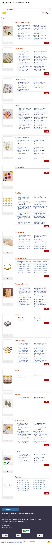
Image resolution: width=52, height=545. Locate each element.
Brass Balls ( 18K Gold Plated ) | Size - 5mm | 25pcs (25, 121)
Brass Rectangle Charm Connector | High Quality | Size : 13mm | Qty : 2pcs (24, 203)
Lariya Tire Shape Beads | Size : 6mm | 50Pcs (25, 67)
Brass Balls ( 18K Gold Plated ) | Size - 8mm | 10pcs (41, 118)
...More (46, 42)
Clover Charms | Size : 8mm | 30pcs (24, 428)
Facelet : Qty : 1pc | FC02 (39, 480)
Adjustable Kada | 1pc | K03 (24, 242)
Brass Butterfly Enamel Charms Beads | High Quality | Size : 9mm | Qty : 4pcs (24, 222)
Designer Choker (20, 258)
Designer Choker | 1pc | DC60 (24, 268)
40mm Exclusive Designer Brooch (23, 144)
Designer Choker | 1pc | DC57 (40, 270)
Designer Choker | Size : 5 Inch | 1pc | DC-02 (24, 262)
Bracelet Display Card (23, 353)
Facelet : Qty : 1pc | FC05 (23, 484)
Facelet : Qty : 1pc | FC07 (39, 484)
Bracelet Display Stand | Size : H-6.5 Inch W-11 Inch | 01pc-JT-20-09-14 (24, 293)
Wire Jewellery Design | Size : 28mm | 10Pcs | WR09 (24, 357)
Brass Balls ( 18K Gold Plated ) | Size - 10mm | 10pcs (25, 118)
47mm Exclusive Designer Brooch (23, 151)
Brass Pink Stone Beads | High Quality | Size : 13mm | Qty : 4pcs (40, 207)
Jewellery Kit (19, 451)
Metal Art (18, 394)
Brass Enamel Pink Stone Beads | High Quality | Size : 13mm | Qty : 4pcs (40, 218)
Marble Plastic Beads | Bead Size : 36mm (24, 29)
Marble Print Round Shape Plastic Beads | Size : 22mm (40, 26)
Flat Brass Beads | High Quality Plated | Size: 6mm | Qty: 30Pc (24, 114)
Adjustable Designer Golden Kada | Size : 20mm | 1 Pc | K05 (40, 236)
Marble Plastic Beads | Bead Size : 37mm (40, 39)
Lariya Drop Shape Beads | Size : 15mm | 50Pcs (40, 63)
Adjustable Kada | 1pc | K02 (24, 240)
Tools (17, 370)
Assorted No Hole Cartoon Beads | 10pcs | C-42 (23, 90)
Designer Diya (19, 167)
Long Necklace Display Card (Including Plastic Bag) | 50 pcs (40, 293)
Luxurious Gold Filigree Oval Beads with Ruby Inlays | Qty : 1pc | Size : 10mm (40, 203)
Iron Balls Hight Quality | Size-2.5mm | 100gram (24, 124)
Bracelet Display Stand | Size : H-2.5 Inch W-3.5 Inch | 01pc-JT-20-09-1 (40, 288)
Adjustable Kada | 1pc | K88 (40, 248)
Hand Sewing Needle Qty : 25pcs (24, 461)
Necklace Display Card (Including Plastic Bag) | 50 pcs (40, 305)
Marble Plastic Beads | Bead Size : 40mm (24, 39)
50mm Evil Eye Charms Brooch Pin (23, 147)
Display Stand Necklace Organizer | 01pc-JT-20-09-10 (24, 296)
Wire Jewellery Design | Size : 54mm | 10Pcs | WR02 (40, 344)
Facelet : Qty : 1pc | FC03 (23, 482)
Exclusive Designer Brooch (23, 137)
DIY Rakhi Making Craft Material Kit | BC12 (39, 461)
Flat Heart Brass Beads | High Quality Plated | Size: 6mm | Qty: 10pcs (24, 110)
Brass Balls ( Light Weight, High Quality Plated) (40, 109)
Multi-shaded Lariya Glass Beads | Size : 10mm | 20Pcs (40, 57)
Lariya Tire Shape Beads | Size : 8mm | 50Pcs (41, 67)
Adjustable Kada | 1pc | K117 (24, 244)
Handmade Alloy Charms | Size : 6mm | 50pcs (39, 424)
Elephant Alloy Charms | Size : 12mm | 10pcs (40, 441)
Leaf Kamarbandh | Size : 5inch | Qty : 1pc (39, 398)
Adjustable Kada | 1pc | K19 (40, 244)
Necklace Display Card (23, 301)
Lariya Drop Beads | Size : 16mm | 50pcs (39, 70)
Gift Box (17, 315)
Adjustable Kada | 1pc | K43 (40, 246)
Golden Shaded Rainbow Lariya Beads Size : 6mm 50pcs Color (23, 53)
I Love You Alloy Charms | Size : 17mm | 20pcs (40, 428)
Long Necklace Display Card (40, 296)
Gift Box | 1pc (21, 318)
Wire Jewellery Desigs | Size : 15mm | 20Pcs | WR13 (40, 361)
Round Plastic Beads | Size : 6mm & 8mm (24, 26)
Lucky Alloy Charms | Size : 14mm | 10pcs (24, 438)
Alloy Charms (19, 420)
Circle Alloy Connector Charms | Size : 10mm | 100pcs (23, 424)
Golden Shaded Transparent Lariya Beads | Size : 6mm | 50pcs (40, 53)
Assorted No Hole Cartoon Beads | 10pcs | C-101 (39, 83)
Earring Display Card (38, 301)
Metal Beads (19, 193)
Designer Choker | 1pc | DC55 (40, 272)
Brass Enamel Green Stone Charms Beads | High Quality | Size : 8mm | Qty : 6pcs (24, 218)
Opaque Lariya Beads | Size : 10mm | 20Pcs (24, 60)
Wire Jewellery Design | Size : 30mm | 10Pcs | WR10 (40, 357)
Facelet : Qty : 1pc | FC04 (39, 482)
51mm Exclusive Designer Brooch (23, 157)
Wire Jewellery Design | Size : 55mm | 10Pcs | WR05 (24, 351)
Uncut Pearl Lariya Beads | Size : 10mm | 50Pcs (24, 57)
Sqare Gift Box (37, 318)
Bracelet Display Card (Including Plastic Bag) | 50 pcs (24, 305)
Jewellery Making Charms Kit (40, 454)
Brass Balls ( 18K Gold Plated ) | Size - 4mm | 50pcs (41, 121)
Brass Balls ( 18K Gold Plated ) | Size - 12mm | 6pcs (41, 113)
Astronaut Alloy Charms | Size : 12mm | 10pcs (40, 435)
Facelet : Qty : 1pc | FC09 (39, 486)
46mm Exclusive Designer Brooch (39, 151)
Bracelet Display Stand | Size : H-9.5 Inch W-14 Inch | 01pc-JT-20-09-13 (24, 288)
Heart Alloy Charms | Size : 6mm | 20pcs (24, 432)
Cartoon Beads (20, 80)
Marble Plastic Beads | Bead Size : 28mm (24, 36)
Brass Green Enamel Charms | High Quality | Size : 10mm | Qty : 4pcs (24, 213)
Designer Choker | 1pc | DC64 (24, 264)
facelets (18, 477)
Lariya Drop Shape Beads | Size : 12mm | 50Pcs (24, 70)
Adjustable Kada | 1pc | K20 (24, 246)
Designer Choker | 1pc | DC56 (24, 272)
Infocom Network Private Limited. (16, 542)
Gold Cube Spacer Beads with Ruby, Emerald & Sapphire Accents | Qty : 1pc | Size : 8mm (24, 208)
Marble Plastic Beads (22, 22)
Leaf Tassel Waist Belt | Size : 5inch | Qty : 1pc (24, 398)
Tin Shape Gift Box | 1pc (39, 320)
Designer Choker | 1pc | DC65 (40, 261)
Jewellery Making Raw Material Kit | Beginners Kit (24, 455)
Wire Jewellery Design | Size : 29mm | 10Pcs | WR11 (24, 361)
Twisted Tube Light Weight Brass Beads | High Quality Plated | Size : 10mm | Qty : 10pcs (24, 197)
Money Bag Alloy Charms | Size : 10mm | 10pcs (39, 438)
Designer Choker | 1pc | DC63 (40, 264)
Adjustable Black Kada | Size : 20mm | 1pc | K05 (24, 236)
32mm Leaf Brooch (22, 153)
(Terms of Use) (32, 541)
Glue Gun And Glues (22, 377)
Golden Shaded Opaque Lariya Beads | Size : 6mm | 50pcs (24, 63)
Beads (17, 105)
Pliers (19, 375)
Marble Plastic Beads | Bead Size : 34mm (40, 29)
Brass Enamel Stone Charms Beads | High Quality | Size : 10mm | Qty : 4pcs (40, 213)
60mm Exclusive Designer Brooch (23, 141)
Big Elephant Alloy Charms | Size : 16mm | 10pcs (24, 441)
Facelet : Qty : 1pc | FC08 (23, 486)
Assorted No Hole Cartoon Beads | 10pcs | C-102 (23, 83)
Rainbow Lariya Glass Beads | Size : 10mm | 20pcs (40, 60)
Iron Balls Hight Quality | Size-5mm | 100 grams (40, 128)
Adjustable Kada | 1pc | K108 (40, 242)
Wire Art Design (20, 341)
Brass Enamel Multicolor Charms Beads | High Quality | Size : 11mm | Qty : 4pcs (40, 222)
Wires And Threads (38, 375)
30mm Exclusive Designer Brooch (39, 144)
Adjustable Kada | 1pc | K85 (24, 248)
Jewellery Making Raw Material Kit (23, 458)
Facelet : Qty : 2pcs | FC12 (23, 490)
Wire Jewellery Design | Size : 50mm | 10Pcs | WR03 (24, 347)
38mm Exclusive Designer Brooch (39, 154)
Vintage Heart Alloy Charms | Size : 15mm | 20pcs (24, 435)
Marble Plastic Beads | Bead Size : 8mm (40, 36)
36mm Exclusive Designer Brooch (39, 147)
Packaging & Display (21, 284)
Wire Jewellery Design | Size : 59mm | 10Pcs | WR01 (24, 344)
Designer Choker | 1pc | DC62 (24, 266)
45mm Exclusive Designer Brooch (39, 141)
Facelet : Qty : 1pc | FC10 (23, 488)
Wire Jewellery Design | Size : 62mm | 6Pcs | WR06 (40, 351)
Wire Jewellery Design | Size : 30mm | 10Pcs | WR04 (40, 347)
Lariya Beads (19, 49)
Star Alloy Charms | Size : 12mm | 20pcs (39, 432)
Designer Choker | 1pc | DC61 (40, 266)
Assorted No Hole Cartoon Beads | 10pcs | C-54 (23, 86)
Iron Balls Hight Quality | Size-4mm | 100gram (24, 128)
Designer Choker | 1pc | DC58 (24, 270)
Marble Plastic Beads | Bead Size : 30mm (40, 32)
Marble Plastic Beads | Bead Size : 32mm (24, 32)
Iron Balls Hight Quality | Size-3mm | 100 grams (40, 124)
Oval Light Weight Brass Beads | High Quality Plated (40, 196)
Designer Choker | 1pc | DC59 (40, 268)
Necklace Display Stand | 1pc (24, 299)
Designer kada (19, 232)
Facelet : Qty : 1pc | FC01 (23, 480)
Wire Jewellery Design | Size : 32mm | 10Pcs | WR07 (40, 354)
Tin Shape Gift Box (38, 240)
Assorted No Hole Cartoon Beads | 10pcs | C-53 (39, 86)
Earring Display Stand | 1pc (40, 299)
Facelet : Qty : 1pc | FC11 (39, 488)
